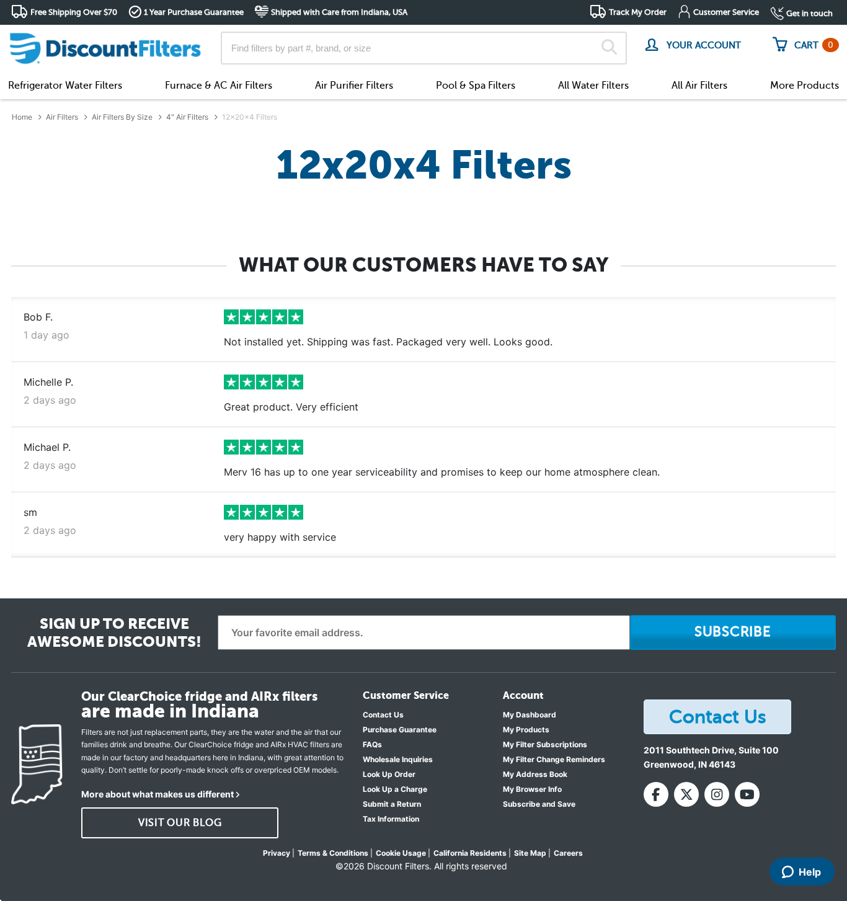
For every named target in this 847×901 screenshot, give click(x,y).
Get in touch (809, 13)
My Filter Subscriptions (545, 744)
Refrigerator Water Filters (65, 85)
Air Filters (62, 117)
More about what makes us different (157, 794)
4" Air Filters (187, 117)
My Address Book (535, 774)
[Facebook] (656, 794)
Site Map (530, 853)
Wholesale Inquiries (398, 759)
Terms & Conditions (333, 853)
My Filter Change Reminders (554, 759)
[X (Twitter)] (686, 794)
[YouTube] (747, 794)
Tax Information (391, 818)
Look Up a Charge (395, 789)
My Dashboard (529, 714)
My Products (526, 729)
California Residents (470, 853)
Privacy (276, 853)
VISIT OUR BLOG (180, 822)
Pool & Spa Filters (475, 85)
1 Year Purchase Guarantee (194, 12)
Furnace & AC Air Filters (218, 85)
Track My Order (638, 12)
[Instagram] (716, 794)
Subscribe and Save (539, 804)
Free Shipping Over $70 (73, 12)
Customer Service (726, 12)
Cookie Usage (401, 853)
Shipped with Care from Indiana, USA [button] (339, 12)
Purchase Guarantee (400, 729)
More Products (804, 85)
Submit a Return (392, 804)
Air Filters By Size (122, 117)
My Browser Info (532, 789)
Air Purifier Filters (354, 85)
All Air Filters (699, 85)
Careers (568, 853)
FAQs (372, 744)
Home (22, 117)
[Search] (609, 48)
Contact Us (383, 714)
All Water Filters (593, 85)
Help (810, 872)
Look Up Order (389, 774)
